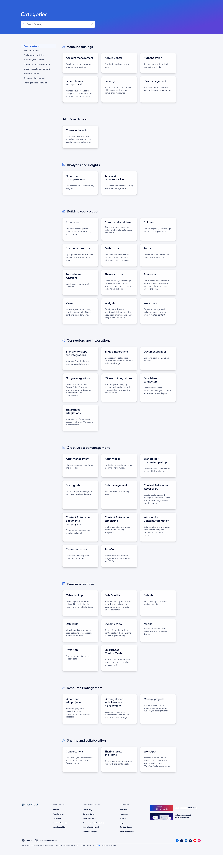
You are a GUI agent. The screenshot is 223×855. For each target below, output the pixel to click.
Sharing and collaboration (35, 82)
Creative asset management (37, 69)
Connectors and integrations (37, 64)
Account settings (31, 46)
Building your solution (34, 59)
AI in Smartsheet (31, 50)
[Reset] (92, 24)
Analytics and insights (34, 55)
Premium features (32, 73)
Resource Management (34, 78)
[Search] (24, 24)
